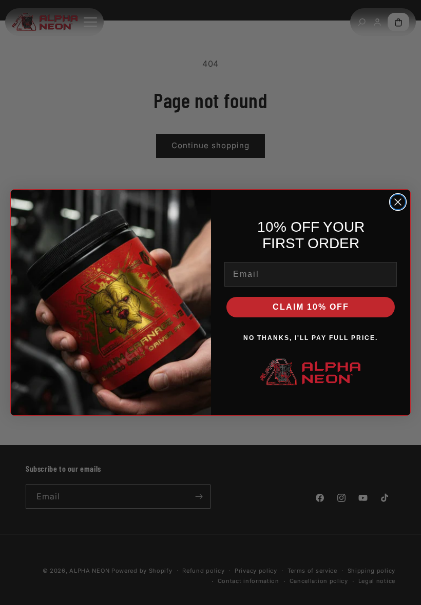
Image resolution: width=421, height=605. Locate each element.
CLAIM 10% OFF (311, 306)
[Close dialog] (398, 202)
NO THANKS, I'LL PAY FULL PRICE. (310, 337)
